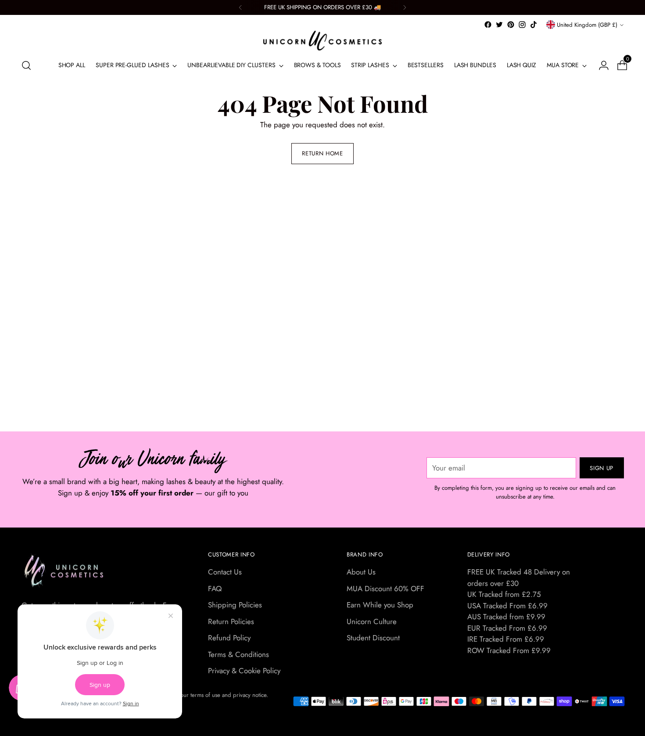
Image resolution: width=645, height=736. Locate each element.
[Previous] (240, 7)
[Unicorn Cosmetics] (322, 40)
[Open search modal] (26, 65)
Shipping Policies (235, 605)
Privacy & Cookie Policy (244, 670)
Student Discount (373, 637)
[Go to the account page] (600, 65)
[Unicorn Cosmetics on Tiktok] (534, 25)
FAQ (215, 588)
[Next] (404, 7)
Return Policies (231, 621)
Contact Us (225, 572)
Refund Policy (229, 637)
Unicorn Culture (372, 621)
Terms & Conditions (238, 654)
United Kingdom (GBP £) (587, 25)
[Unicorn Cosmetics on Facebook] (488, 25)
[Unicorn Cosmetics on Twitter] (499, 25)
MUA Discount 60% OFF (385, 588)
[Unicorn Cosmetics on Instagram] (522, 25)
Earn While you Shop (380, 605)
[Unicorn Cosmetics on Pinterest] (511, 25)
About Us (361, 572)
